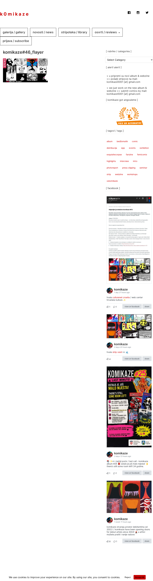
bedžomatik (122, 141)
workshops (132, 174)
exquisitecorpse (114, 154)
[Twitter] (147, 12)
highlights (111, 161)
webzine (119, 174)
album (110, 141)
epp (123, 148)
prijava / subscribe (16, 41)
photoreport (112, 168)
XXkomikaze (112, 181)
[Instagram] (138, 12)
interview (124, 161)
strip (109, 174)
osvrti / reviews (106, 32)
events (132, 148)
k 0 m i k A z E (14, 14)
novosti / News (43, 32)
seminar (143, 168)
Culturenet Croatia (121, 297)
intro (135, 161)
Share (147, 306)
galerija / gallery (14, 32)
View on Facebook (132, 306)
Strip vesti (117, 352)
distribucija (112, 148)
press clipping (128, 168)
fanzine (129, 154)
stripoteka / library (74, 32)
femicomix (142, 154)
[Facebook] (129, 12)
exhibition (144, 148)
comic (135, 141)
